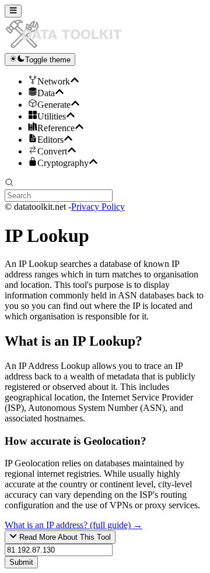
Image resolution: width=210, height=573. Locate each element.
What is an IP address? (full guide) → (73, 525)
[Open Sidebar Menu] (13, 11)
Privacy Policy (98, 207)
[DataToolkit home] (69, 47)
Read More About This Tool (64, 537)
